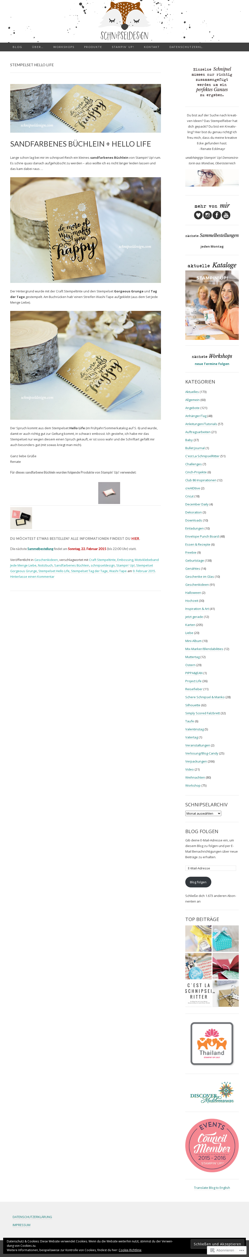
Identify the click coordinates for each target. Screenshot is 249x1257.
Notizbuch (45, 565)
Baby (189, 440)
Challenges (193, 464)
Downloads (193, 520)
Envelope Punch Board (202, 536)
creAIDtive (192, 488)
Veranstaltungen (197, 745)
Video (189, 769)
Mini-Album (193, 641)
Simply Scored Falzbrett (202, 713)
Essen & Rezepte (197, 544)
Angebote (192, 408)
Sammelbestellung (40, 549)
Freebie (190, 552)
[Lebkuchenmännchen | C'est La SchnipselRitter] (198, 993)
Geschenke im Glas (199, 576)
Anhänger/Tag (195, 416)
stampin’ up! (123, 46)
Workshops (63, 46)
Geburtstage (194, 560)
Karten (190, 625)
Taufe (189, 721)
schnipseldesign (103, 565)
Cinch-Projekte (196, 472)
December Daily (197, 504)
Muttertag (192, 657)
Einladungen (194, 528)
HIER (135, 538)
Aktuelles (192, 392)
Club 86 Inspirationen (200, 480)
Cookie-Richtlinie (130, 1250)
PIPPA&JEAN (194, 673)
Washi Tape (118, 571)
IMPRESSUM (21, 1225)
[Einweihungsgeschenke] (198, 938)
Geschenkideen (46, 560)
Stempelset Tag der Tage (89, 571)
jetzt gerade (194, 617)
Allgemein (192, 400)
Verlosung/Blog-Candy (201, 753)
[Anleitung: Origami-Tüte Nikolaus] (226, 993)
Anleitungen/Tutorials (201, 424)
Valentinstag (194, 729)
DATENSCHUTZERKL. (186, 46)
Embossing (125, 560)
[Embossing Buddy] (109, 492)
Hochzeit (191, 600)
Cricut (189, 496)
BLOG (17, 46)
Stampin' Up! (125, 565)
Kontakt (152, 46)
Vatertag (191, 737)
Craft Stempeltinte (102, 560)
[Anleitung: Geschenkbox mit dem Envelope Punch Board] (226, 938)
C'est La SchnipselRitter (202, 456)
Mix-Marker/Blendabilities (204, 649)
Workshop (193, 785)
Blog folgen (201, 831)
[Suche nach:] (236, 47)
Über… (38, 46)
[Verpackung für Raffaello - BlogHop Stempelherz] (198, 966)
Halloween (193, 592)
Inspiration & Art (197, 608)
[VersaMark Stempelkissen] (21, 517)
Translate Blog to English (212, 1187)
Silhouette (192, 705)
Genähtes (192, 568)
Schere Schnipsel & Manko (205, 697)
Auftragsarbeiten (198, 432)
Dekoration (193, 512)
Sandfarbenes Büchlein (71, 565)
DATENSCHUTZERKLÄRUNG (32, 1217)
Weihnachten (195, 777)
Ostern (190, 665)
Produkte (93, 46)
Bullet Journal (195, 448)
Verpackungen (196, 761)
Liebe (189, 633)
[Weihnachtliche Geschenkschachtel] (226, 966)
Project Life (193, 681)
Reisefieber (194, 689)
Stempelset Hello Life (54, 571)
